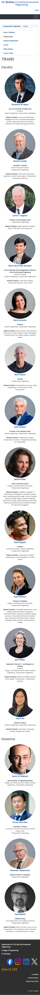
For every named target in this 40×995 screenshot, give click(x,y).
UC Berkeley (6, 954)
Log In (37, 10)
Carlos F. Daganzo (20, 215)
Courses (5, 45)
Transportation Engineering (11, 26)
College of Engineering (10, 950)
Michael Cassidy (20, 161)
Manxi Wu (20, 718)
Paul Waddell (20, 914)
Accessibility (35, 974)
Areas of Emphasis (9, 32)
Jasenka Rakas (20, 479)
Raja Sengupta (20, 542)
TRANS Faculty (8, 36)
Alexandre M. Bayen (20, 104)
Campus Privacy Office (32, 981)
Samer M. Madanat (20, 776)
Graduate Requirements (10, 41)
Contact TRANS (8, 53)
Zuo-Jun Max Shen (20, 822)
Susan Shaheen (20, 597)
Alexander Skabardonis (20, 870)
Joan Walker (20, 660)
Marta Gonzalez (20, 320)
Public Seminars (8, 49)
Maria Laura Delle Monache (20, 266)
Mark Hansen (20, 375)
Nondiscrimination (33, 978)
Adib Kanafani (20, 427)
